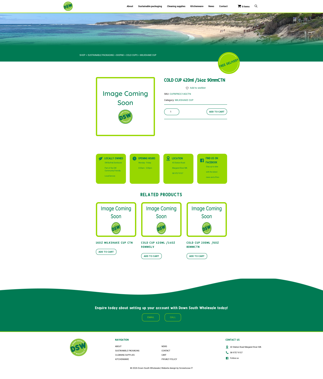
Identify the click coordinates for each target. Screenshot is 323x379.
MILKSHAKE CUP (148, 55)
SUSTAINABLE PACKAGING (127, 350)
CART (164, 355)
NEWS (164, 346)
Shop (82, 55)
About (130, 6)
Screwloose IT (186, 368)
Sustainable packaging (150, 6)
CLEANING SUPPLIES (125, 355)
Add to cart (216, 111)
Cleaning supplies (176, 6)
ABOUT (118, 346)
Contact (223, 6)
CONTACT (166, 350)
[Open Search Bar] (256, 6)
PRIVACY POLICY (169, 359)
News (211, 6)
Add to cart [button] (106, 251)
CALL (173, 317)
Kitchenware (196, 6)
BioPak (120, 55)
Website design (168, 368)
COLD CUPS (132, 55)
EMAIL (150, 317)
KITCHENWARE (122, 359)
